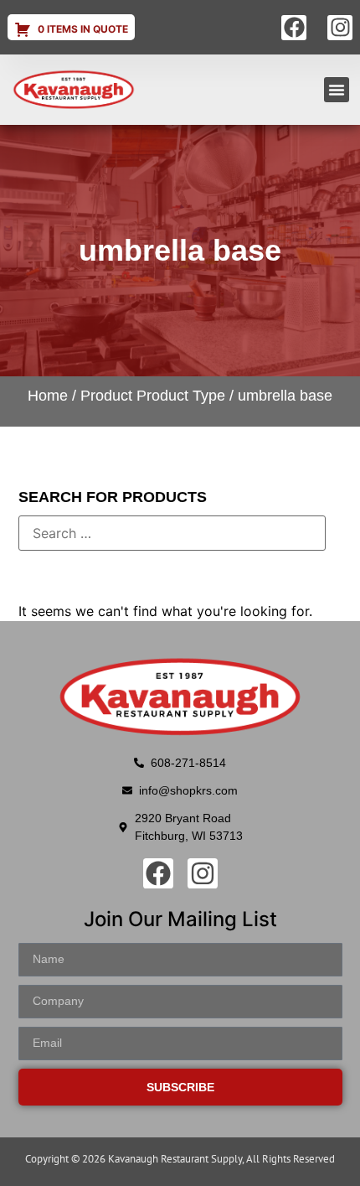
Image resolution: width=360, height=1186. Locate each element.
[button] (336, 89)
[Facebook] (293, 27)
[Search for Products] (172, 533)
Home (48, 395)
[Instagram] (339, 27)
